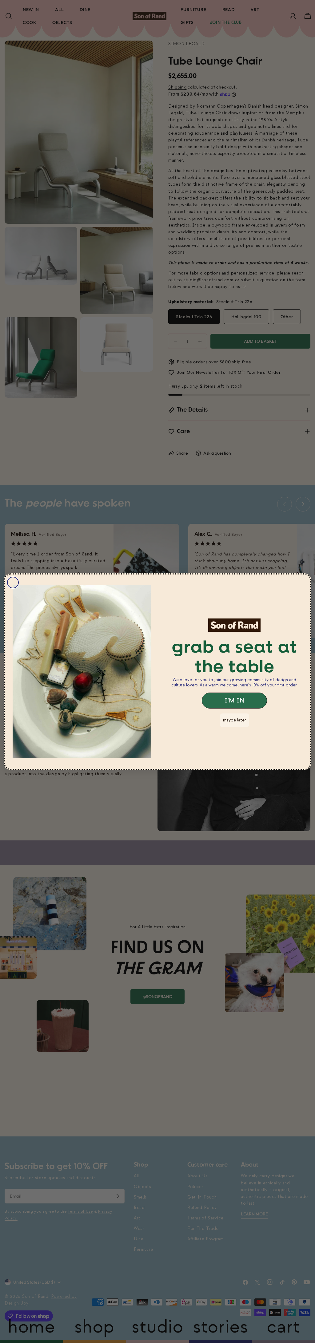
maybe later (234, 720)
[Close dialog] (12, 582)
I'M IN (234, 700)
